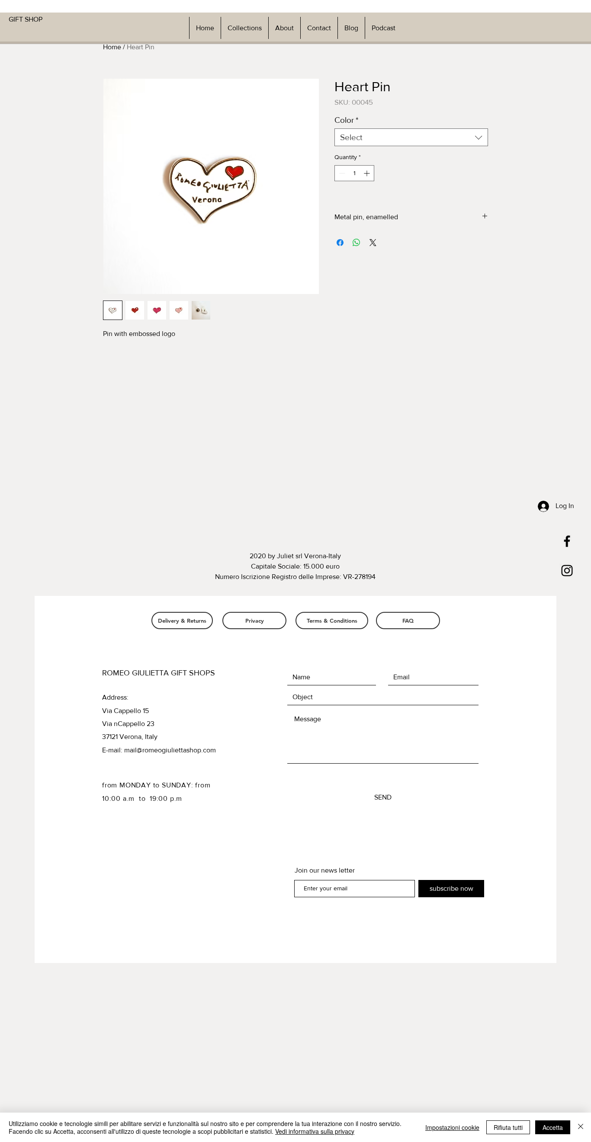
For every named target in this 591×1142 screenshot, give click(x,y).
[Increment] (367, 173)
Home (112, 47)
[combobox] (411, 137)
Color (346, 120)
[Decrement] (341, 173)
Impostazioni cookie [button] (452, 1127)
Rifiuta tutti (508, 1127)
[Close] (580, 1127)
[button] (244, 28)
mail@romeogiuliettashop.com (170, 750)
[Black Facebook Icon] (567, 541)
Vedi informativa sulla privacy (314, 1131)
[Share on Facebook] (340, 242)
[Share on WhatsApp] (356, 242)
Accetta (553, 1127)
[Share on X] (373, 242)
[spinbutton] (354, 173)
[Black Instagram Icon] (567, 570)
